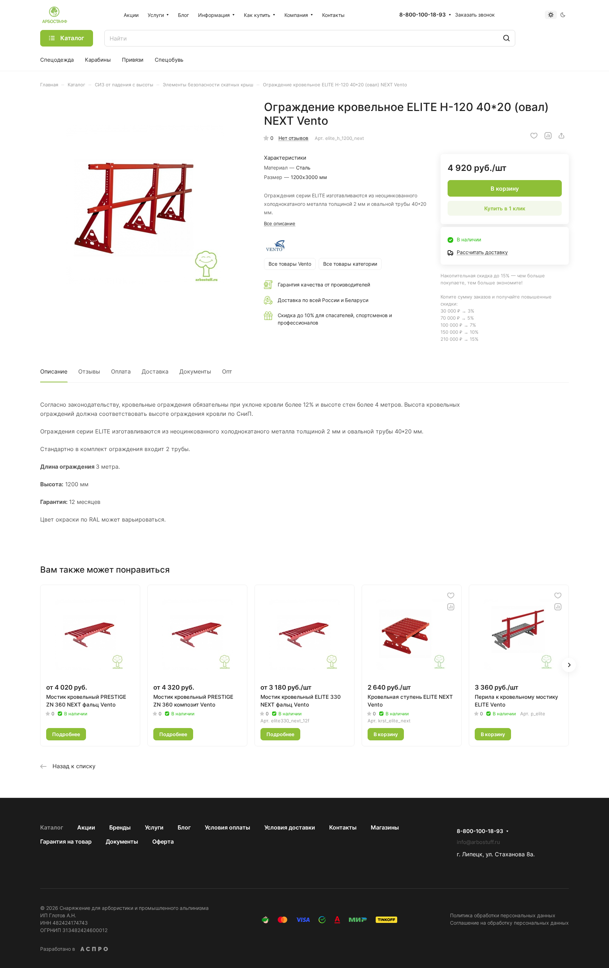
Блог (184, 827)
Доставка (155, 371)
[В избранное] (533, 135)
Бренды (120, 827)
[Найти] (506, 38)
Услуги (154, 827)
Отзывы (89, 371)
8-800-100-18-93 (422, 15)
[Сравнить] (548, 135)
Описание (53, 371)
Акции (86, 827)
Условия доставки (289, 827)
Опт (227, 371)
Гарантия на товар (66, 841)
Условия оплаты (227, 827)
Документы (195, 371)
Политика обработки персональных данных (502, 915)
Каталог (51, 827)
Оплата (121, 371)
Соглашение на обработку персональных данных (509, 923)
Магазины (385, 827)
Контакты (343, 827)
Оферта (163, 841)
